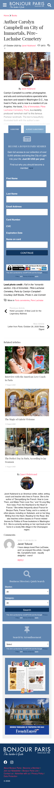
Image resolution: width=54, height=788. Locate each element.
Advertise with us (22, 773)
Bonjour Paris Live (30, 770)
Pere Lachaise (37, 300)
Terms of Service (28, 276)
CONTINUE (27, 252)
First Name (12, 178)
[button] (27, 378)
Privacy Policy (37, 773)
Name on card (13, 239)
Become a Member (31, 767)
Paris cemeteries (22, 300)
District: (8, 586)
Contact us (8, 773)
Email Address (14, 206)
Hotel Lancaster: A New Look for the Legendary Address (25, 311)
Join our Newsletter (12, 770)
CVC (8, 226)
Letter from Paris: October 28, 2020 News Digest (26, 326)
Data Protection (10, 776)
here (31, 168)
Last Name (11, 193)
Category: (9, 598)
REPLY (21, 560)
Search (27, 610)
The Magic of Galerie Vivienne (20, 419)
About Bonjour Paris (12, 767)
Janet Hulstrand (29, 45)
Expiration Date (14, 232)
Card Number (13, 219)
